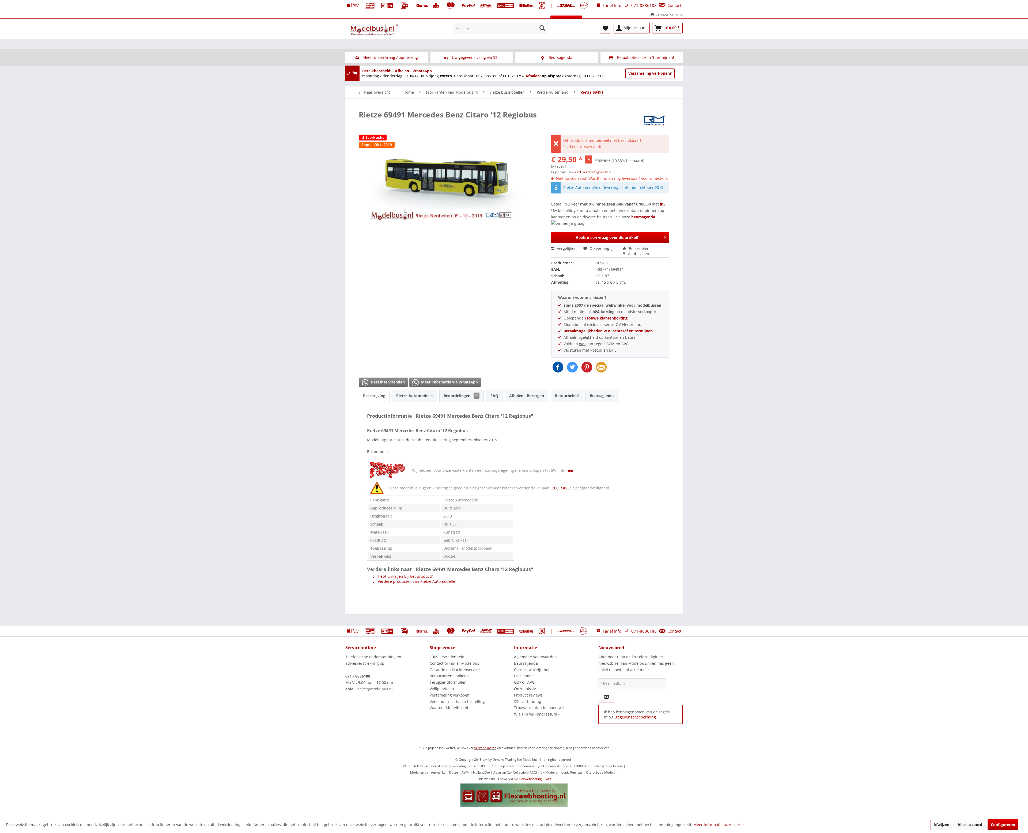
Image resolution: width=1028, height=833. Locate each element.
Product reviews (528, 695)
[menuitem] (500, 28)
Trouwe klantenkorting (606, 318)
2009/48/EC (562, 487)
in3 (663, 204)
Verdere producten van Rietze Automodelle (416, 581)
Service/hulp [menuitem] (666, 15)
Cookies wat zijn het (532, 669)
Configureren (1003, 824)
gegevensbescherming (635, 717)
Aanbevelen (638, 253)
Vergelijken (566, 248)
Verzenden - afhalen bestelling (457, 701)
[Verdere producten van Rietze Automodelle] (654, 120)
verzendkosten (485, 747)
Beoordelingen (461, 395)
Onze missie (525, 688)
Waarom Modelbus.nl (449, 707)
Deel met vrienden (387, 382)
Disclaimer (523, 675)
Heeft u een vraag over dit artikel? (607, 237)
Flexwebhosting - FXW (535, 779)
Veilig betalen (442, 688)
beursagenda (643, 216)
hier (570, 470)
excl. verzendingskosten (593, 172)
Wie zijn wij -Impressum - (537, 714)
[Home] (351, 21)
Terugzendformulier (448, 682)
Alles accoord (970, 824)
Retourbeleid (567, 395)
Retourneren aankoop (449, 675)
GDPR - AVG (524, 682)
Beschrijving (374, 395)
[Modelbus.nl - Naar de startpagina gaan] (375, 29)
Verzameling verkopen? (650, 73)
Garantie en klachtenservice (455, 669)
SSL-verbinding (527, 701)
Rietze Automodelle (414, 395)
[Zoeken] (542, 28)
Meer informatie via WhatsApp (449, 382)
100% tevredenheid (447, 656)
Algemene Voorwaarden (535, 656)
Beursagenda (602, 395)
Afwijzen (941, 824)
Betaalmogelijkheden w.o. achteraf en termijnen (608, 330)
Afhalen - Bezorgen (526, 395)
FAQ (494, 395)
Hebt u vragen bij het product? (405, 576)
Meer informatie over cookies (719, 824)
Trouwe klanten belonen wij (539, 707)
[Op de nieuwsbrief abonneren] (606, 697)
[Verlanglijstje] (605, 28)
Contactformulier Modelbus (454, 663)
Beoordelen (638, 248)
